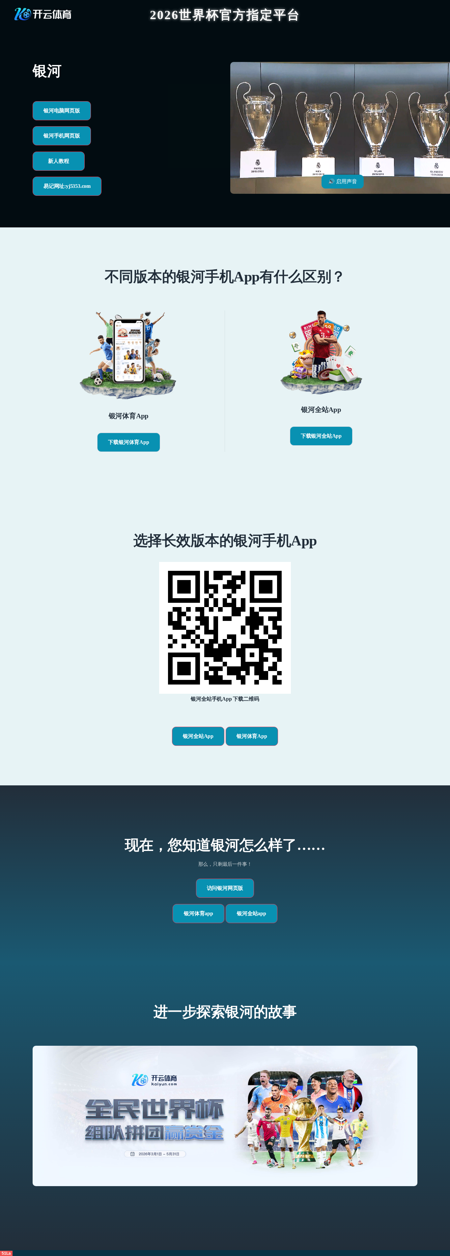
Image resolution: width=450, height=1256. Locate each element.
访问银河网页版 (225, 888)
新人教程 (58, 161)
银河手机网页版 (61, 135)
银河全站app (251, 913)
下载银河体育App (128, 442)
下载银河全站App (321, 436)
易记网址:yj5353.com (67, 186)
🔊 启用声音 (342, 181)
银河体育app (198, 913)
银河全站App (198, 736)
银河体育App (252, 736)
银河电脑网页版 (61, 110)
